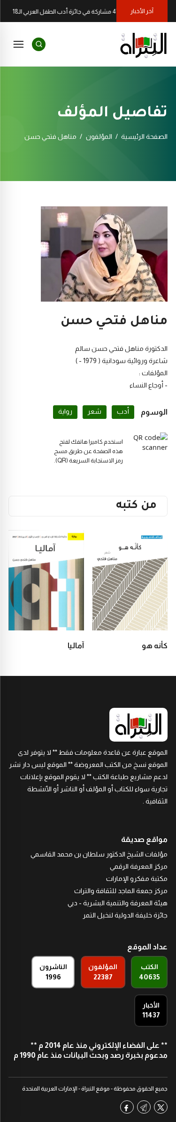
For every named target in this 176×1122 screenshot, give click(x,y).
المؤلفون (99, 136)
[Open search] (39, 44)
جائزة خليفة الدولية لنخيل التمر (125, 915)
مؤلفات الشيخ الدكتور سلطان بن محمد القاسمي (99, 854)
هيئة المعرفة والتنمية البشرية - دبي (118, 903)
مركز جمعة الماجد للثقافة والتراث (121, 891)
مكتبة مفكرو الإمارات (137, 878)
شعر (94, 411)
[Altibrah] (144, 44)
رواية (65, 411)
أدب (123, 411)
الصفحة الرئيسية (144, 136)
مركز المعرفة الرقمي (139, 866)
